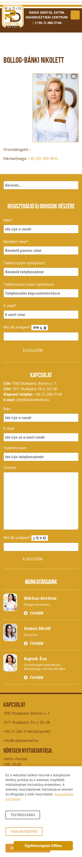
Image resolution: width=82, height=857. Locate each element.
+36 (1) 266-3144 (48, 394)
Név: (7, 408)
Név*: (8, 220)
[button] (74, 191)
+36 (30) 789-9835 (43, 158)
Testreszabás (22, 815)
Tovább (36, 613)
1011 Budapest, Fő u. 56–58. (27, 722)
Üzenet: (9, 467)
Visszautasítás (24, 831)
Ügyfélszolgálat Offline (43, 846)
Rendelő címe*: (16, 241)
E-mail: (9, 428)
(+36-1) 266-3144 (48, 22)
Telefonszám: (14, 447)
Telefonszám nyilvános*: (24, 262)
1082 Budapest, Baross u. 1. (26, 713)
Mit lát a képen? (17, 327)
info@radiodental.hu (32, 399)
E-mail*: (10, 305)
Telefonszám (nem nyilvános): (28, 284)
